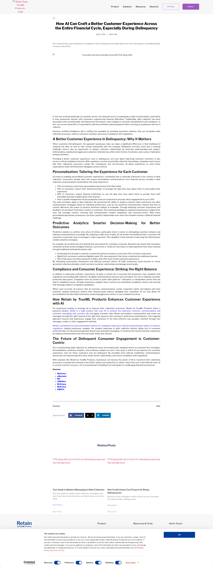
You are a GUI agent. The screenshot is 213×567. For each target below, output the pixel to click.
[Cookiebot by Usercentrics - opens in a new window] (29, 562)
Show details (131, 563)
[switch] (79, 562)
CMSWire (61, 381)
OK (179, 535)
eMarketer (62, 376)
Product (115, 6)
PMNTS (60, 389)
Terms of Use (58, 550)
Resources (141, 6)
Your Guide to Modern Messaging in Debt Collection (78, 489)
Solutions (127, 6)
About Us (154, 6)
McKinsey (61, 373)
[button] (76, 415)
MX (58, 379)
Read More (58, 505)
